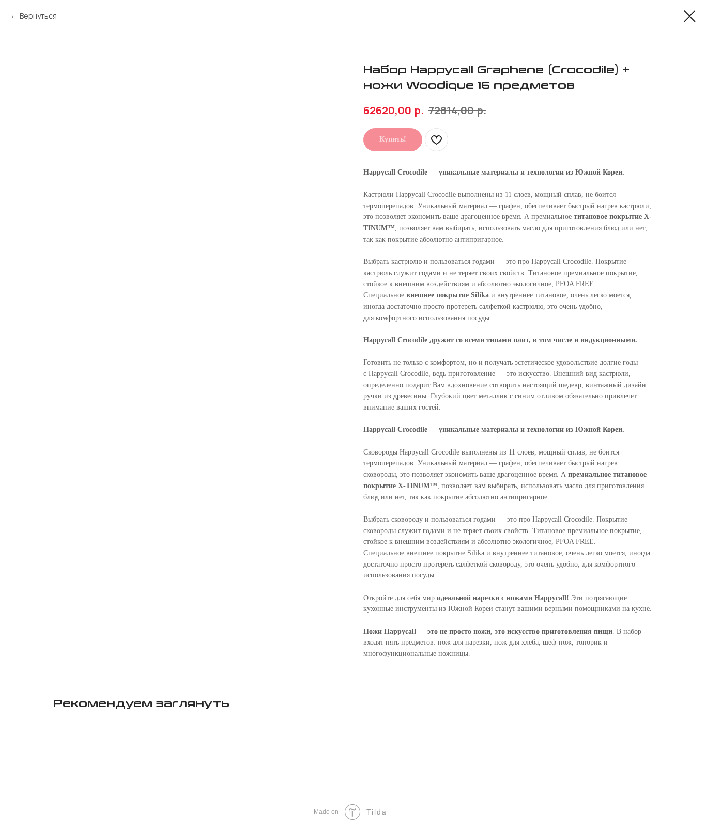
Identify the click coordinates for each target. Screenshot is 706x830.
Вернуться (38, 16)
